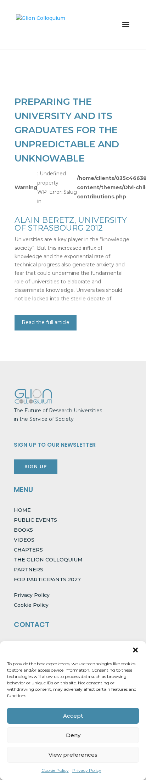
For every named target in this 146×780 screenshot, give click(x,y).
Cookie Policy (55, 770)
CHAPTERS (28, 550)
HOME (22, 510)
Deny (73, 735)
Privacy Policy (86, 770)
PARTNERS (28, 569)
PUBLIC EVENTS (35, 520)
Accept (73, 715)
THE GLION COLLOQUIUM (48, 559)
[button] (135, 650)
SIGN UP (35, 466)
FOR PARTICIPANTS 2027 (47, 579)
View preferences (73, 754)
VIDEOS (24, 540)
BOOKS (23, 530)
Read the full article (45, 322)
